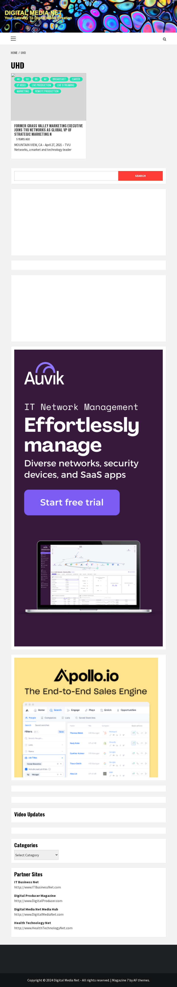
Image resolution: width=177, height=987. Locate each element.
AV (45, 79)
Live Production (41, 85)
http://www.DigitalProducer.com (38, 901)
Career (76, 79)
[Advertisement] (88, 222)
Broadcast (59, 79)
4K (18, 79)
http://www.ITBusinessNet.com (37, 887)
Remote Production (46, 91)
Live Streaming (65, 85)
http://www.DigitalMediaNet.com (38, 914)
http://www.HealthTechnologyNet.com (43, 928)
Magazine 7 (120, 980)
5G (27, 79)
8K (36, 79)
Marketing (23, 91)
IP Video (21, 85)
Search (140, 176)
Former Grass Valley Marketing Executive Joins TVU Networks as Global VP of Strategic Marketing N (48, 130)
